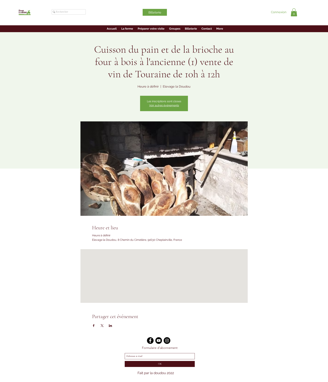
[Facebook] (150, 340)
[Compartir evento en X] (102, 325)
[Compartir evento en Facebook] (93, 325)
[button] (294, 12)
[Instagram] (167, 340)
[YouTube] (158, 340)
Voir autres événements (164, 105)
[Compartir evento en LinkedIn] (110, 325)
